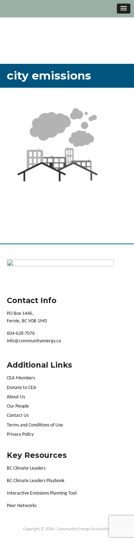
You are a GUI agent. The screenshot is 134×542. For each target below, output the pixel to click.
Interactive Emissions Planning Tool (41, 493)
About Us (16, 397)
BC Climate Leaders (26, 468)
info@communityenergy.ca (34, 341)
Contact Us (18, 415)
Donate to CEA (21, 387)
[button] (123, 9)
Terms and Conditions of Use (35, 425)
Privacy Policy (20, 434)
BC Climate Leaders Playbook (35, 481)
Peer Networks (21, 505)
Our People (18, 406)
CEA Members (21, 378)
